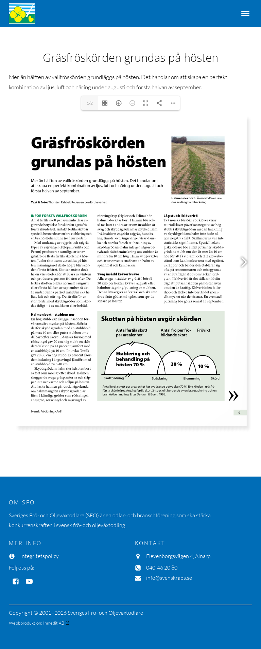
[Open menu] (245, 14)
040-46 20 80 (161, 567)
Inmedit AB (53, 623)
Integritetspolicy (39, 556)
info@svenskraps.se (169, 577)
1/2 (90, 103)
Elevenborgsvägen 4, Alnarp (178, 556)
